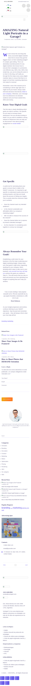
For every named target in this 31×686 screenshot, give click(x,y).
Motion (12, 356)
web (3, 510)
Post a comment (7, 399)
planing (24, 508)
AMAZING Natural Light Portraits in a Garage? (13, 493)
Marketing (4, 456)
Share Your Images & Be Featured (10, 486)
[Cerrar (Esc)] (17, 678)
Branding (4, 448)
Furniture (4, 453)
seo (28, 508)
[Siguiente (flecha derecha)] (7, 683)
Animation (24, 39)
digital (11, 508)
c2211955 (18, 39)
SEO (3, 469)
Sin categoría (5, 472)
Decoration (4, 451)
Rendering (13, 338)
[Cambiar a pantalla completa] (7, 678)
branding (4, 321)
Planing (4, 464)
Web (3, 474)
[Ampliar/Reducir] (2, 678)
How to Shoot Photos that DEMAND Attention (13, 499)
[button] (24, 19)
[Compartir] (12, 678)
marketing (10, 321)
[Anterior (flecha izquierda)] (2, 683)
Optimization (5, 461)
